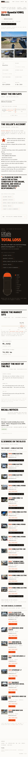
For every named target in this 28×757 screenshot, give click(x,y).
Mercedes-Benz (11, 743)
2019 (3, 8)
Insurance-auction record (8, 7)
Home (13, 1)
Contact (22, 1)
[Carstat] (5, 1)
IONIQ (24, 7)
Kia (6, 743)
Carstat (2, 747)
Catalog (17, 1)
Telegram (21, 753)
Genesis (23, 743)
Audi (19, 743)
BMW (16, 743)
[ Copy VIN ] (14, 115)
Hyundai (19, 7)
